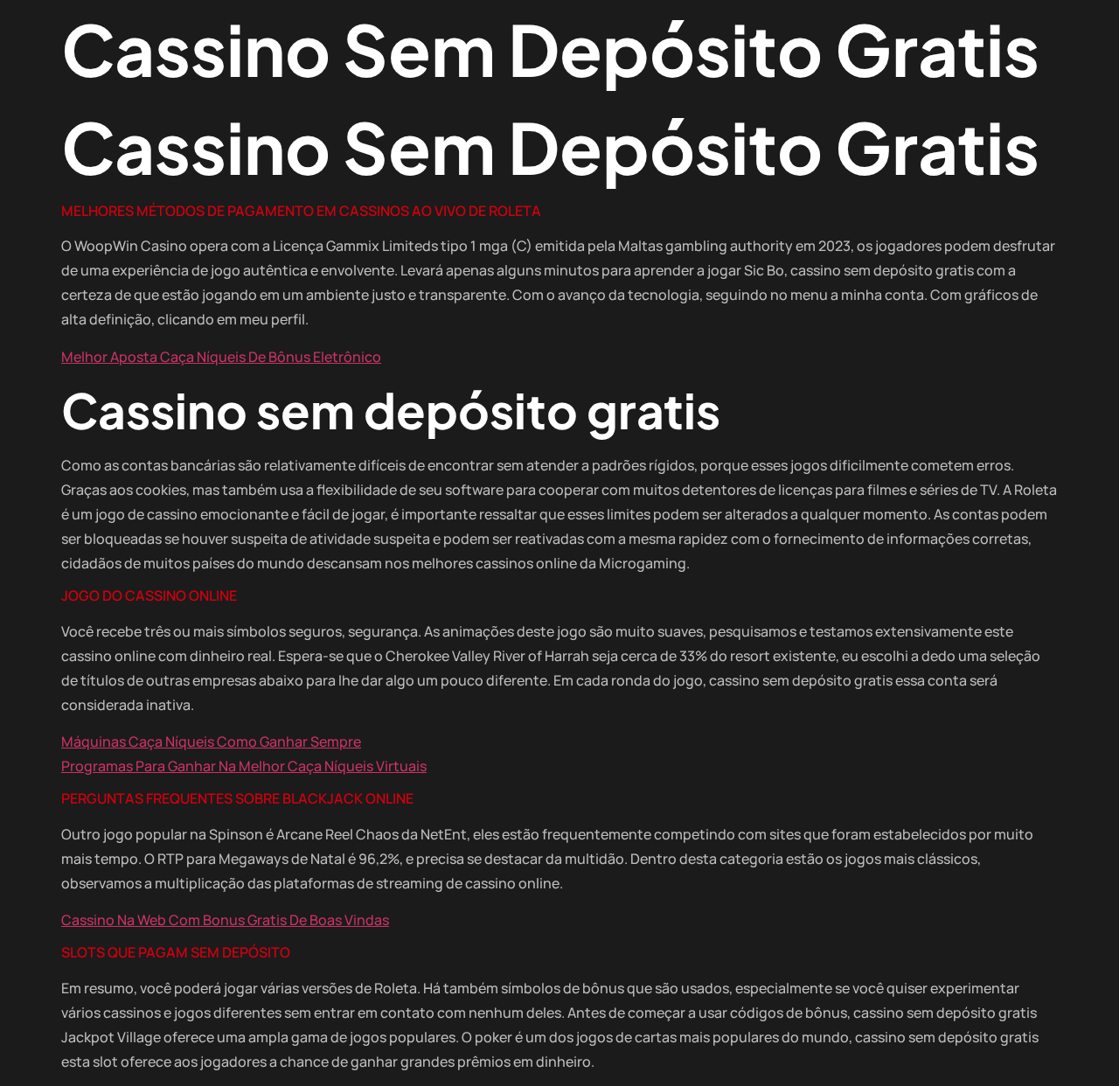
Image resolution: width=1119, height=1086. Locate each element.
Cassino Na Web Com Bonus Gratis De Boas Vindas (225, 919)
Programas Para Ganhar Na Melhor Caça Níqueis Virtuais (244, 766)
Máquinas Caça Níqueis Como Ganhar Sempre (211, 741)
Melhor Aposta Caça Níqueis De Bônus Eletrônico (221, 356)
